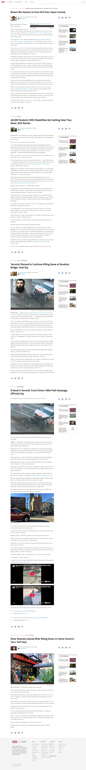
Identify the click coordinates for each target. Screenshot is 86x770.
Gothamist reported (24, 562)
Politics (50, 8)
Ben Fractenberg (22, 272)
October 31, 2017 (25, 613)
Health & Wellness (35, 750)
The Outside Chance (44, 745)
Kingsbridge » (61, 47)
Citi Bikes (39, 554)
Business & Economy (39, 8)
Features (32, 1)
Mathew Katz (22, 17)
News (26, 1)
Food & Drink (46, 8)
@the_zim (22, 129)
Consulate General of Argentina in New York (42, 475)
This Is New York (44, 755)
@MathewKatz (23, 18)
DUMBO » (60, 139)
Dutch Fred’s (45, 695)
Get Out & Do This (44, 750)
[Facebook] (50, 745)
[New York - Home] (4, 2)
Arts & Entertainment (29, 8)
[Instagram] (50, 750)
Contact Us (60, 747)
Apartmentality (43, 749)
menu (20, 715)
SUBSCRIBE (53, 756)
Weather (33, 760)
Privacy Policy (19, 764)
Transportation (34, 757)
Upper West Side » (62, 40)
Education (19, 116)
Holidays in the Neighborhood (46, 757)
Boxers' (18, 39)
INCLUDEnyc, (32, 203)
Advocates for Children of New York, (36, 164)
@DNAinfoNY (15, 617)
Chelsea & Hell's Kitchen (17, 8)
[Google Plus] (50, 749)
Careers (60, 750)
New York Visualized (44, 747)
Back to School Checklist (45, 744)
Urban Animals (34, 758)
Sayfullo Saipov (36, 321)
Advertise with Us (62, 745)
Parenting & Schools (35, 752)
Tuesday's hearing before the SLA (18, 48)
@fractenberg (22, 274)
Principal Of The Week (45, 754)
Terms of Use (14, 764)
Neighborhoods (18, 1)
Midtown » (61, 28)
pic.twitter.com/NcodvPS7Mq (28, 611)
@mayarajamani (23, 648)
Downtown (13, 116)
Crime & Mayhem (23, 260)
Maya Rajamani (22, 647)
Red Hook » (61, 152)
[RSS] (50, 752)
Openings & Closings (44, 752)
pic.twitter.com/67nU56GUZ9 (40, 617)
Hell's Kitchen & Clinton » (64, 146)
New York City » (62, 34)
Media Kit (60, 752)
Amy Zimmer (22, 128)
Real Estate (55, 8)
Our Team (60, 749)
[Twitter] (50, 744)
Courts (18, 260)
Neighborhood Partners (63, 744)
